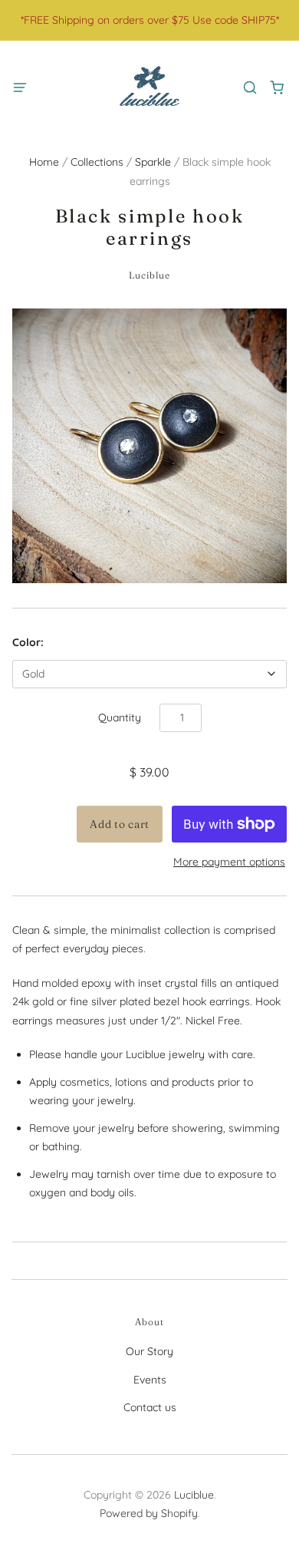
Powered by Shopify (149, 1513)
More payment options (229, 862)
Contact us (149, 1407)
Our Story (149, 1351)
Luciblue (150, 275)
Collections (97, 162)
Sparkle (153, 162)
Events (149, 1380)
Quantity (119, 717)
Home (44, 162)
